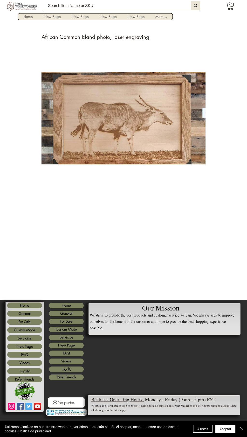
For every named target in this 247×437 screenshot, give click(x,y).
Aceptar (225, 428)
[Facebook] (20, 406)
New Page (24, 346)
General (25, 313)
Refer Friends (24, 379)
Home (24, 305)
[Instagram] (11, 406)
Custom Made (24, 330)
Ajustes (202, 428)
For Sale (25, 321)
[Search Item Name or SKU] (195, 5)
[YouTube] (37, 406)
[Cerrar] (241, 428)
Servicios (24, 338)
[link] (230, 6)
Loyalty (25, 371)
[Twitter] (28, 406)
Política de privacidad (34, 431)
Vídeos (25, 362)
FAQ (24, 354)
